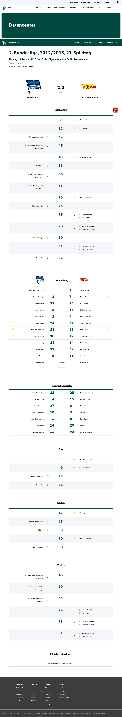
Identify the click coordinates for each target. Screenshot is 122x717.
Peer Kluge (39, 166)
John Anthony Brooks (36, 290)
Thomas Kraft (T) (38, 297)
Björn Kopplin (84, 303)
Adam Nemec (86, 157)
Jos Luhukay (40, 362)
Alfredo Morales (38, 406)
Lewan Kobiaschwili (34, 145)
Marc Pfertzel (84, 406)
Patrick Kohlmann (85, 197)
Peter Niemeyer (37, 238)
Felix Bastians (38, 148)
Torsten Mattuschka (88, 229)
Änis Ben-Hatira (35, 174)
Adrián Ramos (35, 206)
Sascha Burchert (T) (37, 393)
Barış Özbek (86, 214)
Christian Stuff (87, 246)
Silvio (82, 425)
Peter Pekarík (39, 316)
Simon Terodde (87, 120)
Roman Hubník (39, 399)
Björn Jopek (83, 128)
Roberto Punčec (85, 316)
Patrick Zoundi (85, 343)
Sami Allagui (39, 177)
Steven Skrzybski (86, 432)
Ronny (38, 258)
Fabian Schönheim (86, 323)
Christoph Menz (85, 310)
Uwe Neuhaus (84, 362)
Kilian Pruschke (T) (86, 393)
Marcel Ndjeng (39, 310)
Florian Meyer (28, 66)
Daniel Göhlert (87, 226)
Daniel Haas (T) (85, 290)
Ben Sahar (40, 425)
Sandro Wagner (35, 186)
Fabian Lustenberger (36, 137)
